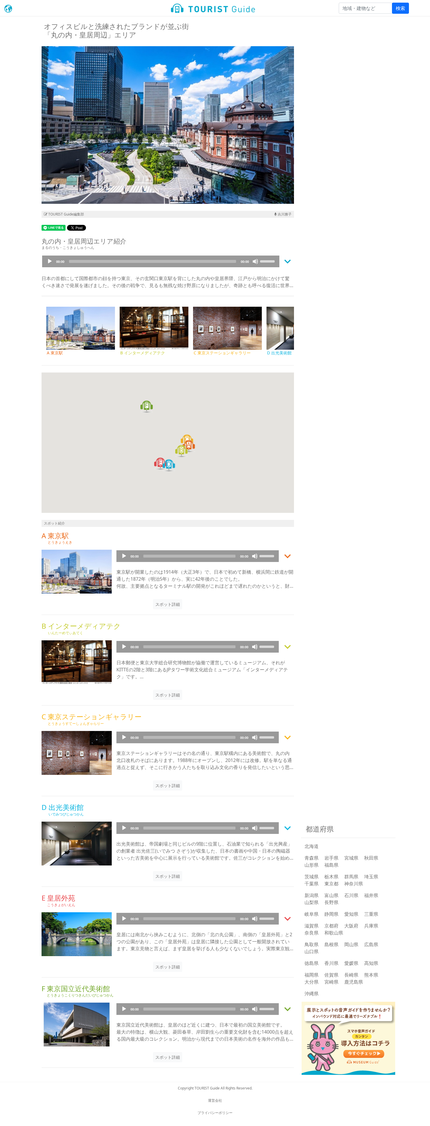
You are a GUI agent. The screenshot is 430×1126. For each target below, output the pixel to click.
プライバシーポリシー (215, 1112)
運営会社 (215, 1100)
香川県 (331, 963)
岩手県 (331, 858)
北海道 (312, 846)
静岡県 (331, 914)
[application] (160, 261)
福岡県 (312, 975)
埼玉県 (371, 876)
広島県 (371, 944)
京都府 (331, 925)
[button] (188, 446)
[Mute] (255, 261)
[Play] (50, 261)
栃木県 (331, 876)
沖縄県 (312, 993)
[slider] (268, 261)
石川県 (351, 895)
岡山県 (351, 944)
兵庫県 (371, 925)
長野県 (331, 902)
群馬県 (351, 876)
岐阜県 (312, 914)
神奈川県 (353, 883)
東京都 (331, 883)
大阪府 (351, 925)
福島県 (331, 865)
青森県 (312, 858)
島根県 (331, 944)
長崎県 (351, 975)
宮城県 (351, 858)
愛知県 (351, 914)
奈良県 (312, 933)
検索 (400, 8)
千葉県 (312, 883)
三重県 (371, 914)
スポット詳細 (167, 604)
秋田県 (371, 858)
